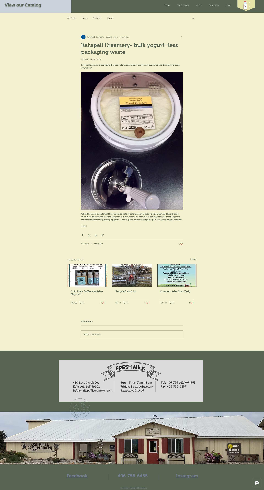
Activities (97, 18)
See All (193, 259)
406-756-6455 (133, 475)
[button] (249, 5)
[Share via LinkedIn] (96, 235)
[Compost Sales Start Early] (176, 275)
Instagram (187, 475)
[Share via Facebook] (82, 235)
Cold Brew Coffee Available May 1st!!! (87, 293)
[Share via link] (102, 235)
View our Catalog (23, 4)
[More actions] (181, 37)
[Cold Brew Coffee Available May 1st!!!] (87, 275)
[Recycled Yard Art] (132, 275)
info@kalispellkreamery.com (92, 390)
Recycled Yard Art (126, 291)
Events (110, 18)
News (84, 18)
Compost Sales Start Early (175, 291)
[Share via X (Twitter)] (89, 235)
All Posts (71, 18)
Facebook (77, 475)
